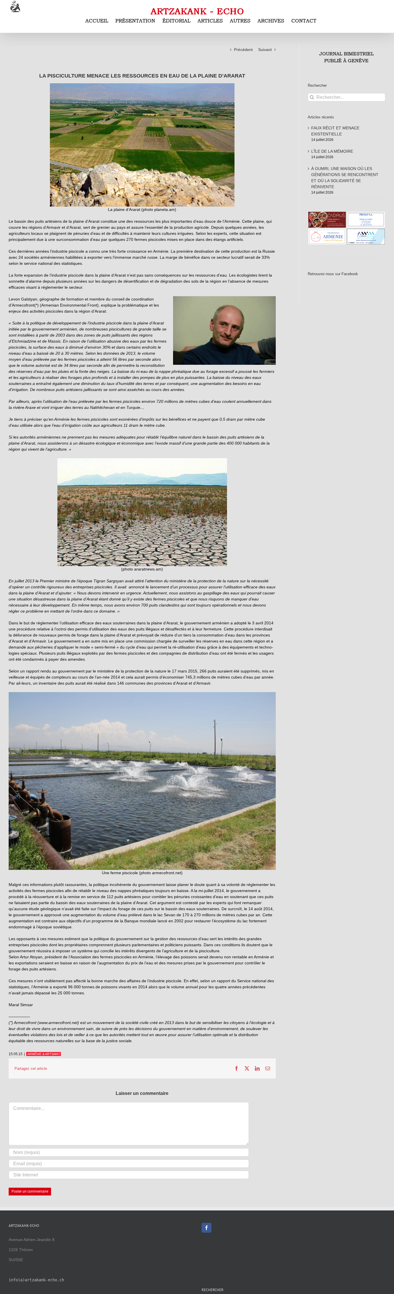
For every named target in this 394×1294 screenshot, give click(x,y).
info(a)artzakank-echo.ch (36, 1280)
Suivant (265, 49)
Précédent (243, 49)
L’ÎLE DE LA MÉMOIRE (332, 151)
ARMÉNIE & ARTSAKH (43, 1054)
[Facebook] (206, 1228)
